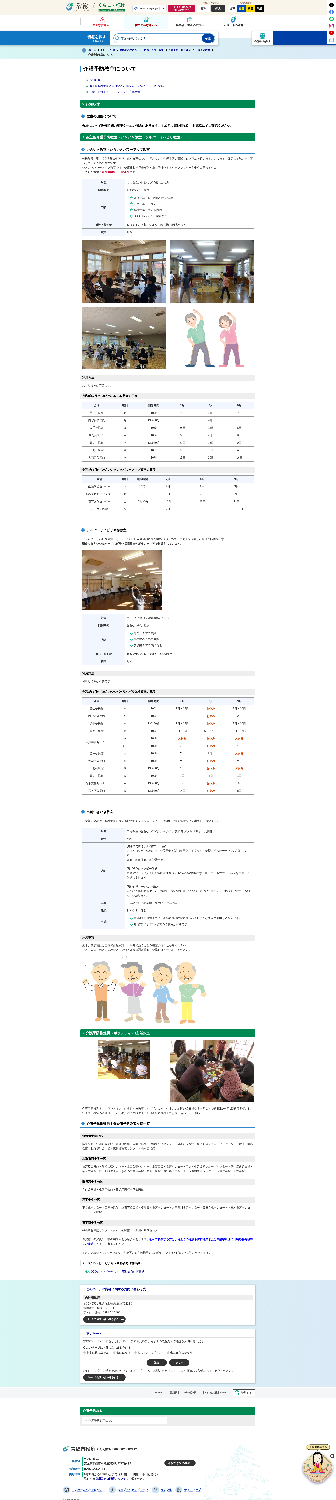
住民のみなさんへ (146, 25)
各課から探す (262, 41)
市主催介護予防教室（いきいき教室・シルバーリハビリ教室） (128, 85)
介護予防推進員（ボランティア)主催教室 (115, 91)
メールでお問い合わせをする (103, 1319)
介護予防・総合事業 (180, 50)
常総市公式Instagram (331, 26)
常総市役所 (83, 1449)
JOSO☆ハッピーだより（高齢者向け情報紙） (118, 1271)
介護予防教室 (202, 50)
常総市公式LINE (331, 19)
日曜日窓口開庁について (110, 1478)
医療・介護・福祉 (154, 50)
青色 (241, 8)
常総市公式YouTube (331, 33)
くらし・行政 (111, 7)
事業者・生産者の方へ (190, 25)
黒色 (259, 8)
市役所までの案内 (179, 1463)
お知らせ (94, 79)
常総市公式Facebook (331, 12)
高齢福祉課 (92, 1297)
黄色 (250, 8)
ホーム (92, 50)
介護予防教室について (102, 1420)
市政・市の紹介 (233, 25)
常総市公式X (331, 5)
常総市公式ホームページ (80, 7)
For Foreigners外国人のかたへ (181, 8)
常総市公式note (331, 40)
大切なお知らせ (102, 25)
